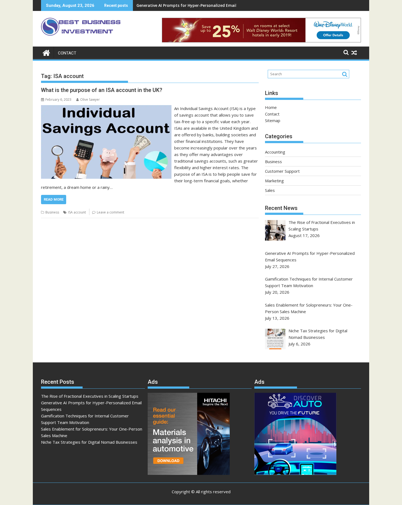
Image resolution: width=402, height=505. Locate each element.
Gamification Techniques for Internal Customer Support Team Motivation (207, 5)
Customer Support (282, 171)
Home (271, 107)
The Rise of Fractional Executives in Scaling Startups (89, 396)
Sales (270, 190)
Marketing (274, 180)
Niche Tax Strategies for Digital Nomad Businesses (89, 442)
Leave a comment (110, 212)
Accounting (275, 152)
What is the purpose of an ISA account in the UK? (101, 90)
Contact (67, 53)
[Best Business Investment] (46, 52)
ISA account (77, 212)
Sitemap (272, 120)
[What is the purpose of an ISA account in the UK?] (106, 108)
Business (52, 212)
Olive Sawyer (90, 99)
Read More (53, 199)
